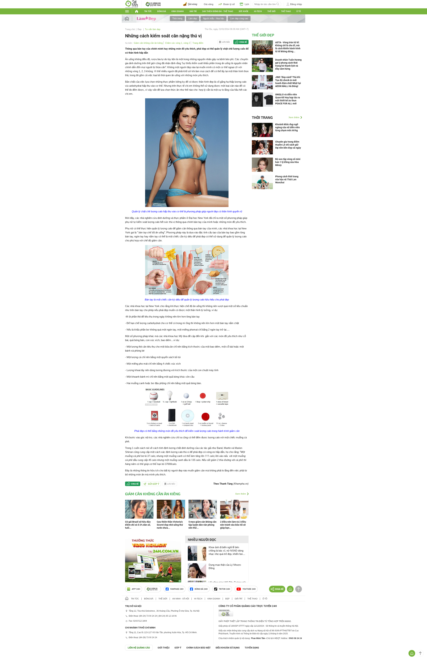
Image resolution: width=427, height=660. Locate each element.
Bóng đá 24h (201, 589)
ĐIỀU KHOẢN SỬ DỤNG (228, 647)
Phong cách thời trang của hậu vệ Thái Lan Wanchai (286, 179)
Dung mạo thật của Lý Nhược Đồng (225, 566)
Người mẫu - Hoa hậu (213, 18)
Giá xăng (208, 4)
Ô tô (298, 11)
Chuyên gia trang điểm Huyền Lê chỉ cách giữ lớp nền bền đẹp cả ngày (288, 144)
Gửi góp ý (153, 484)
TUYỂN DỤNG (252, 647)
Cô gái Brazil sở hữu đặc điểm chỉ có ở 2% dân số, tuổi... (138, 524)
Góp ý (177, 647)
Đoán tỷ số (229, 4)
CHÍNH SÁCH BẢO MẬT (198, 647)
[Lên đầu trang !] (420, 653)
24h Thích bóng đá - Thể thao (217, 11)
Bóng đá (161, 11)
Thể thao (286, 11)
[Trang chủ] (130, 18)
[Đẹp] (146, 18)
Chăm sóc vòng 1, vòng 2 (177, 43)
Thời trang (177, 18)
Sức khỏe (243, 11)
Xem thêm (240, 493)
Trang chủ (130, 29)
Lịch (247, 4)
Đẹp (140, 29)
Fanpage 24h (176, 589)
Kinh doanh (177, 11)
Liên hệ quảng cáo (139, 647)
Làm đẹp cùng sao (239, 18)
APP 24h (136, 589)
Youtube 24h (249, 589)
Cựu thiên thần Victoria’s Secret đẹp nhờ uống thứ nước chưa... (170, 524)
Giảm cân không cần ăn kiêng (148, 43)
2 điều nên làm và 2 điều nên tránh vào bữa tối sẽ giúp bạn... (233, 524)
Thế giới (162, 599)
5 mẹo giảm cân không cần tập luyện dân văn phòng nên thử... (202, 524)
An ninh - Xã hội (180, 599)
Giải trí (192, 11)
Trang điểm (197, 43)
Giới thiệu (163, 647)
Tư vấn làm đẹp (152, 29)
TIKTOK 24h (224, 589)
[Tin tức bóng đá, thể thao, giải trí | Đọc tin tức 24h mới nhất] (131, 4)
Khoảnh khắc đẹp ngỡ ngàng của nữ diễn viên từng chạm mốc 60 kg (287, 127)
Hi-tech (258, 11)
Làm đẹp (192, 18)
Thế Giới (271, 11)
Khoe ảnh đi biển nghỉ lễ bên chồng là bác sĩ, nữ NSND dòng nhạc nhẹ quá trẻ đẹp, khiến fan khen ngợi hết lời (226, 551)
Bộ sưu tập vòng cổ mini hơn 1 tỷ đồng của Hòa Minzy (287, 162)
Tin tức (148, 11)
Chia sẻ (243, 42)
